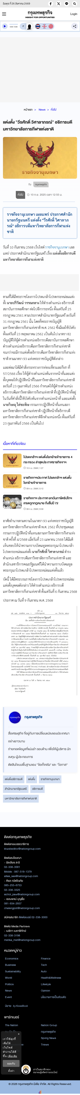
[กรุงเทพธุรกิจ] (40, 14)
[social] (50, 3)
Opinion (45, 990)
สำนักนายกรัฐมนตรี (16, 788)
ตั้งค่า (11, 1070)
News (42, 109)
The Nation (11, 1025)
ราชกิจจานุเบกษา (57, 247)
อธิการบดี (37, 788)
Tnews (45, 1044)
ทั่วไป (53, 109)
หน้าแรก (28, 109)
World (8, 977)
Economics (11, 958)
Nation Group (49, 1025)
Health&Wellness (51, 977)
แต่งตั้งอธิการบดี (14, 779)
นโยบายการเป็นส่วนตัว (53, 997)
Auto (44, 971)
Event (8, 997)
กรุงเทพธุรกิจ (48, 1031)
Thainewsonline (14, 1044)
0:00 (11, 26)
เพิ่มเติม (12, 1056)
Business (10, 964)
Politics (9, 984)
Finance (45, 958)
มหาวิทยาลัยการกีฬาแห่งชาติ (21, 798)
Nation (9, 1038)
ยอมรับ (11, 1063)
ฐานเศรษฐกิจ (12, 1050)
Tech (44, 964)
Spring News (48, 1038)
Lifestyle (46, 984)
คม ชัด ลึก (10, 1031)
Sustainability (13, 971)
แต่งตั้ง (31, 779)
